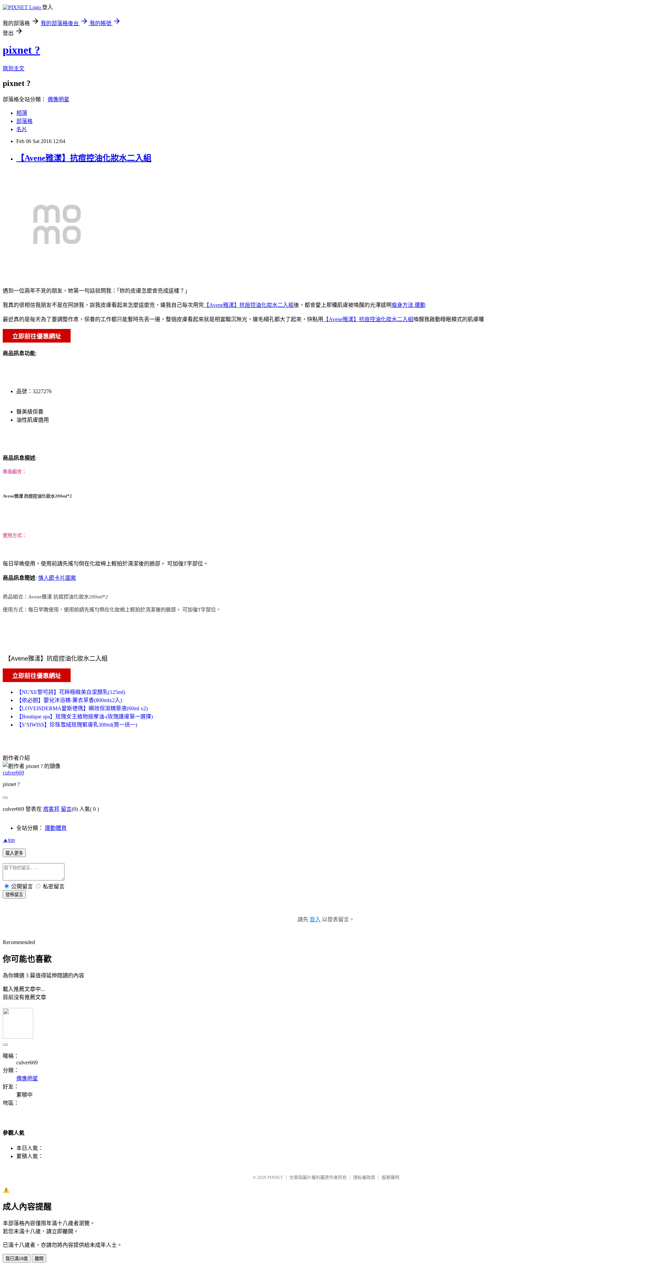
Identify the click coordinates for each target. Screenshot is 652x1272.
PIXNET (275, 1177)
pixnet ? (21, 50)
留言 (66, 809)
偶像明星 (58, 99)
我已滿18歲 (16, 1258)
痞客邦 (51, 809)
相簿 (21, 113)
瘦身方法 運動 (408, 305)
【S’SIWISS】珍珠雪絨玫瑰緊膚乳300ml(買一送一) (76, 725)
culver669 (13, 773)
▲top (9, 840)
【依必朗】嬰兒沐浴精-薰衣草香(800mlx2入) (69, 700)
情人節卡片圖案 (57, 578)
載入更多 (14, 853)
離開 (39, 1258)
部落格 (24, 121)
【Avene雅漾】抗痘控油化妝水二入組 (83, 158)
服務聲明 (390, 1177)
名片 (21, 129)
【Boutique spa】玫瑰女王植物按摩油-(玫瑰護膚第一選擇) (84, 716)
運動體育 (56, 828)
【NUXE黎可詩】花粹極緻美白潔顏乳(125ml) (70, 692)
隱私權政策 (364, 1177)
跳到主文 (13, 68)
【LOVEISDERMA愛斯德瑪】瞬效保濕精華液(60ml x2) (82, 708)
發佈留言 (14, 894)
